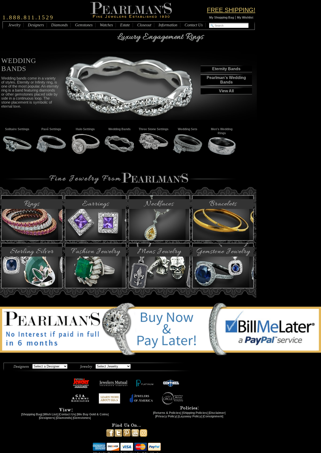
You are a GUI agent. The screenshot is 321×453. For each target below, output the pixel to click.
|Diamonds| (64, 418)
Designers (36, 25)
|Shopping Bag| (31, 414)
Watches (106, 25)
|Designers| (47, 418)
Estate (125, 25)
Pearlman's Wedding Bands (226, 80)
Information (167, 25)
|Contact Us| (67, 414)
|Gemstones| (82, 418)
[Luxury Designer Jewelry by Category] (86, 366)
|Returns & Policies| (167, 413)
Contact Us (194, 25)
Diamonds (59, 25)
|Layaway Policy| (190, 416)
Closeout (144, 25)
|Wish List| (50, 414)
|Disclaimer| (216, 413)
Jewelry (14, 25)
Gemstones (84, 25)
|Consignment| (213, 416)
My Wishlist (245, 17)
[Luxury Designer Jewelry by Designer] (21, 366)
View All (226, 91)
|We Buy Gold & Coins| (93, 414)
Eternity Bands (226, 69)
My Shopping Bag (221, 17)
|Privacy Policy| (166, 416)
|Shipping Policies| (195, 413)
